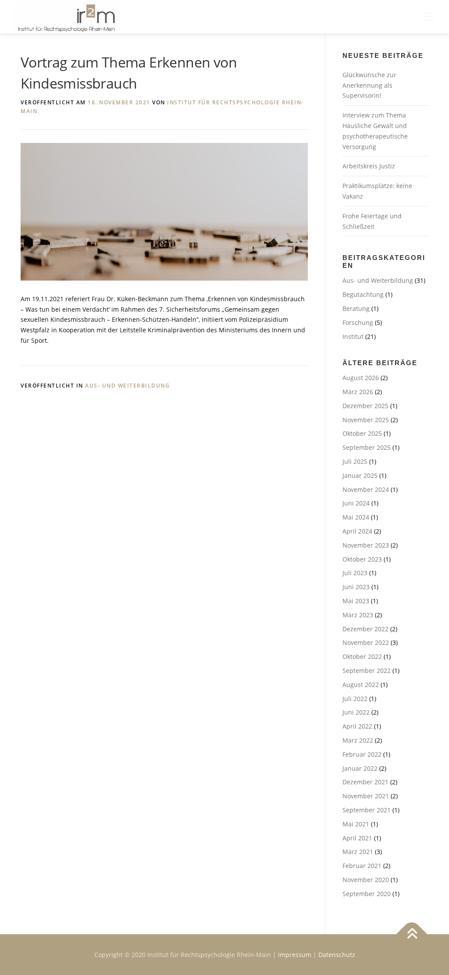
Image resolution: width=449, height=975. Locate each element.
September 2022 (366, 670)
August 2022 (360, 684)
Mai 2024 (355, 517)
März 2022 (357, 740)
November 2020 (365, 879)
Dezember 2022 (365, 629)
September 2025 (366, 447)
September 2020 (366, 894)
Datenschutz (336, 954)
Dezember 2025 (365, 406)
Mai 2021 (355, 824)
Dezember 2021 (365, 782)
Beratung (356, 308)
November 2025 (365, 420)
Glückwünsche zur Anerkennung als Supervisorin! (369, 85)
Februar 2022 (361, 754)
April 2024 (357, 531)
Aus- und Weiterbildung (127, 385)
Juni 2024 (356, 503)
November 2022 (365, 642)
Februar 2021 (361, 865)
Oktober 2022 (362, 656)
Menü (428, 16)
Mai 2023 (355, 601)
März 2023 (357, 615)
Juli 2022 (354, 698)
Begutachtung (363, 294)
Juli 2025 (354, 461)
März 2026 (357, 392)
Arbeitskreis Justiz (368, 166)
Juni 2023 (356, 587)
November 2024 (365, 489)
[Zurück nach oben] (412, 934)
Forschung (357, 322)
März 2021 (357, 851)
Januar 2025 (360, 475)
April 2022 (357, 726)
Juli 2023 (354, 573)
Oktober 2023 (362, 559)
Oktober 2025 (362, 433)
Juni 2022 (356, 712)
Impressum (294, 954)
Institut (352, 336)
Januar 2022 (360, 768)
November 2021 (365, 796)
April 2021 (357, 838)
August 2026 (360, 378)
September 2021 (366, 810)
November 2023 (365, 545)
